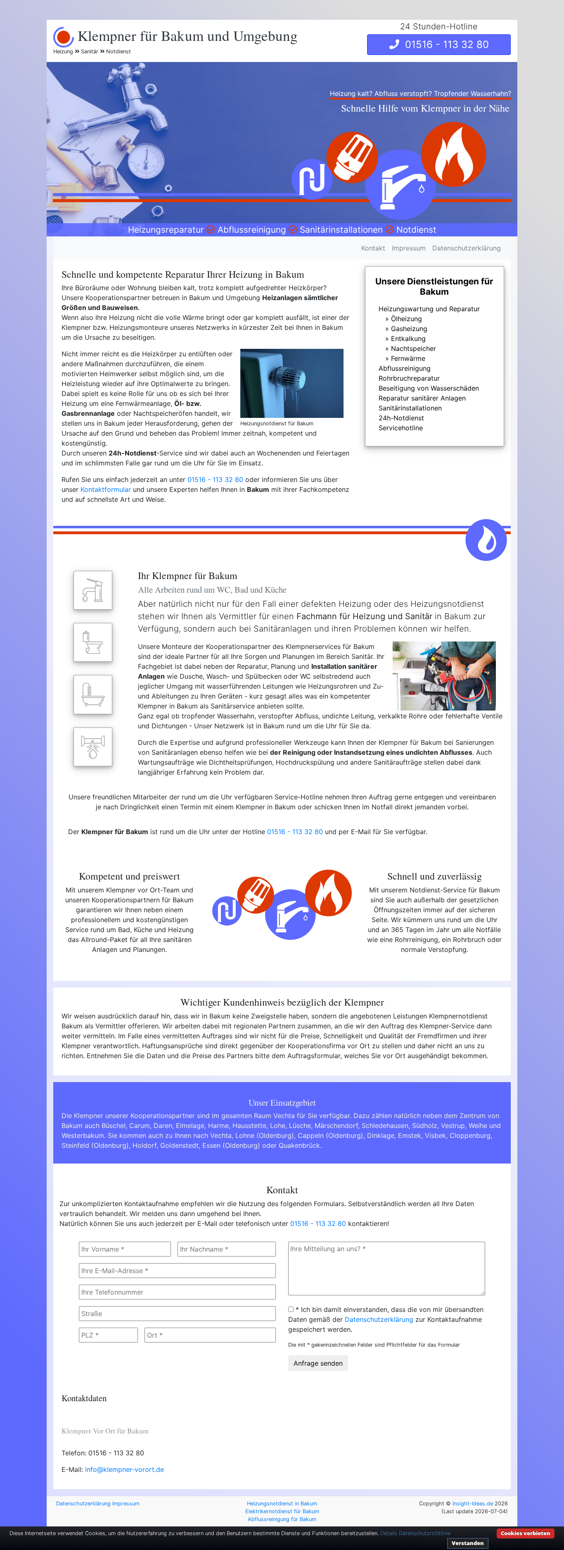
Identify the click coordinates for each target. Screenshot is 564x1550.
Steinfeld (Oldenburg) (95, 1145)
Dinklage (380, 1135)
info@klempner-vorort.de (124, 1469)
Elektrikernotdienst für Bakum (282, 1511)
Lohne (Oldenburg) (264, 1135)
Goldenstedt (179, 1145)
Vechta (221, 1135)
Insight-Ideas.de (473, 1503)
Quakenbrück (299, 1145)
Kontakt (373, 248)
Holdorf (144, 1145)
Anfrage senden (318, 1363)
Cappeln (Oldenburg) (330, 1135)
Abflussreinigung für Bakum (282, 1519)
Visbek (435, 1135)
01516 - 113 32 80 (444, 44)
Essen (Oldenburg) (231, 1145)
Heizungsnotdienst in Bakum (282, 1503)
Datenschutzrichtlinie (424, 1533)
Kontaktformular (106, 489)
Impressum (409, 248)
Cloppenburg (470, 1135)
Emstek (409, 1135)
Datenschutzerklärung (466, 248)
